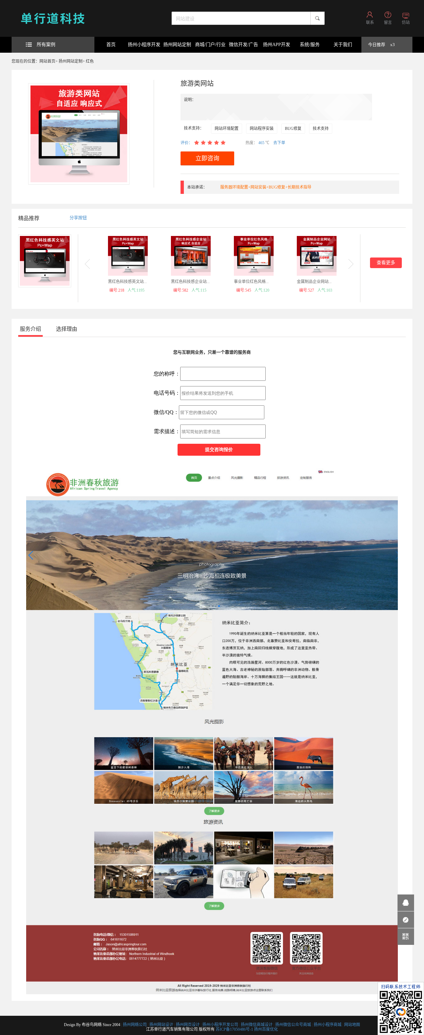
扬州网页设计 (188, 1024)
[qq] (406, 902)
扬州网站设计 (161, 1024)
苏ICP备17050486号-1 (234, 1029)
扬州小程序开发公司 (220, 1024)
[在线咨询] (406, 919)
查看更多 (386, 262)
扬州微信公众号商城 (293, 1024)
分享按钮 (78, 217)
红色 (90, 61)
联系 (370, 22)
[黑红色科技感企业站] (191, 256)
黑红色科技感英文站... (127, 281)
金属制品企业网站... (314, 281)
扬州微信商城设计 (257, 1024)
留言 (388, 22)
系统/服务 (310, 44)
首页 (111, 44)
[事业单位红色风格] (254, 256)
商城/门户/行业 (210, 44)
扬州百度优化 (266, 1029)
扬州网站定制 (177, 44)
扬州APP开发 (276, 44)
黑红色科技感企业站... (190, 281)
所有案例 (46, 44)
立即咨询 (207, 158)
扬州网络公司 (135, 1024)
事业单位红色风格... (251, 281)
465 (261, 143)
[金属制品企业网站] (317, 256)
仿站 (406, 22)
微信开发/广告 (243, 44)
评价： (186, 143)
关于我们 (343, 44)
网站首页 (47, 61)
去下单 (279, 143)
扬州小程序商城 (328, 1024)
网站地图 (352, 1024)
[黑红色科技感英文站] (128, 256)
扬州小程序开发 (144, 44)
